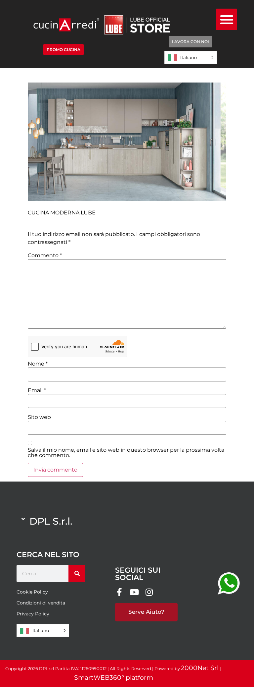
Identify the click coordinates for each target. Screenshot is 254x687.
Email (37, 390)
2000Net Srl (200, 668)
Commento (45, 255)
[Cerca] (76, 573)
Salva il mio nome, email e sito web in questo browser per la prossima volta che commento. (126, 452)
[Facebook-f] (119, 592)
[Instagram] (149, 592)
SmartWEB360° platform (113, 677)
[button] (226, 19)
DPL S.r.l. (50, 521)
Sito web (39, 417)
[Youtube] (134, 592)
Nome (38, 364)
